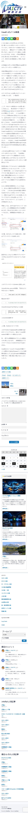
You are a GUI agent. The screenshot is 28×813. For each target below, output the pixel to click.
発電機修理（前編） (6, 747)
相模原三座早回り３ (10, 688)
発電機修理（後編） (6, 771)
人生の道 (3, 596)
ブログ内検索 (5, 638)
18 (3, 463)
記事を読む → (5, 508)
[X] (14, 38)
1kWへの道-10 (5, 742)
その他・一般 (5, 590)
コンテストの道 (5, 593)
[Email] (6, 38)
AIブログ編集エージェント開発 (11, 495)
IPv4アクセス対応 (7, 528)
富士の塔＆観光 (5, 733)
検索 (24, 640)
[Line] (11, 38)
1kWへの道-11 (5, 724)
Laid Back (16, 811)
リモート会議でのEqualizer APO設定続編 (12, 789)
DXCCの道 (4, 581)
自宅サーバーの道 (6, 371)
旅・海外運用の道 (6, 605)
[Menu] (25, 7)
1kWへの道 (4, 578)
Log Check (4, 621)
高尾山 (3, 775)
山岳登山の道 (5, 602)
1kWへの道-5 (5, 720)
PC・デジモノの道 (6, 584)
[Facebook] (3, 38)
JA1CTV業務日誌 (7, 808)
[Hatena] (8, 38)
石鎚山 (7, 667)
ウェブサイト (5, 435)
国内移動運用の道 (6, 599)
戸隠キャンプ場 (5, 709)
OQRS (3, 625)
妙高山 (3, 784)
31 (24, 466)
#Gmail (3, 375)
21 (14, 463)
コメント (4, 405)
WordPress (8, 811)
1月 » (25, 469)
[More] (17, 38)
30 (21, 466)
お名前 (4, 424)
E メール (4, 430)
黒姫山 (3, 729)
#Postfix (9, 375)
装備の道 (3, 611)
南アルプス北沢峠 (6, 798)
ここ (8, 111)
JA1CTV (13, 650)
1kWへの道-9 (5, 738)
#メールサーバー (17, 375)
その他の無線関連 (6, 587)
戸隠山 (4, 556)
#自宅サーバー (5, 378)
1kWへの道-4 (5, 793)
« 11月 (3, 469)
